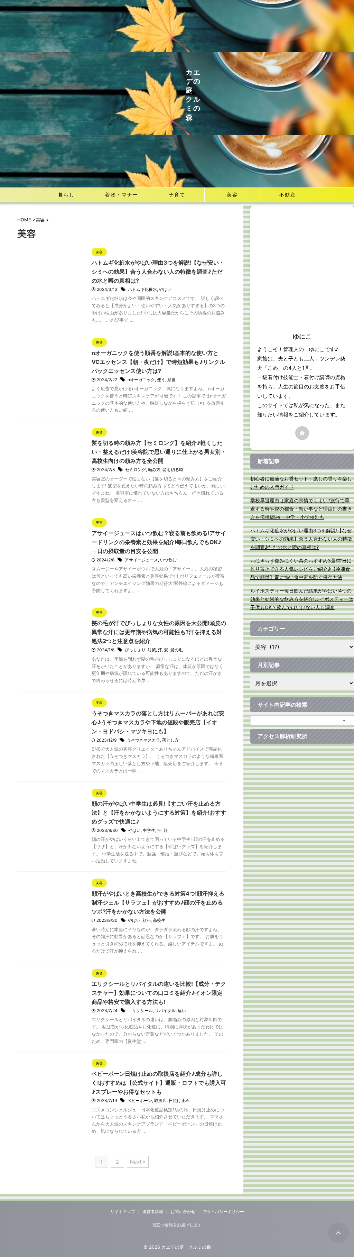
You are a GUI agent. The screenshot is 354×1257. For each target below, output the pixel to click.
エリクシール (140, 1010)
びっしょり (135, 649)
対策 (152, 649)
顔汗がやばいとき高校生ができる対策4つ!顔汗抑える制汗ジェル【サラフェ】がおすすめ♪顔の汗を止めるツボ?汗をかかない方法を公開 (158, 902)
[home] (302, 433)
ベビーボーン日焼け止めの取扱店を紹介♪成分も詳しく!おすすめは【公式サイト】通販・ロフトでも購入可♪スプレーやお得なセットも (159, 1082)
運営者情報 (152, 1211)
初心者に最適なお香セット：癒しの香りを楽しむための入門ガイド (301, 483)
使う (161, 379)
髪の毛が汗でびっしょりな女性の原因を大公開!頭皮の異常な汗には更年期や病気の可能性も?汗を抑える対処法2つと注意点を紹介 (159, 632)
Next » (138, 1161)
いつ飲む (168, 559)
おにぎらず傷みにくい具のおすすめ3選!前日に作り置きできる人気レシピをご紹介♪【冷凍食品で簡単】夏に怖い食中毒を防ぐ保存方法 (301, 569)
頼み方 (154, 469)
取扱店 (160, 1100)
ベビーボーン (139, 1100)
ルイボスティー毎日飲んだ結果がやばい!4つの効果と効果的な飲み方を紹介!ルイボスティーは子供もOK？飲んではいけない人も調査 (301, 599)
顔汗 (146, 920)
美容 (232, 195)
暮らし (66, 195)
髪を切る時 (172, 469)
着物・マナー (121, 195)
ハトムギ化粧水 (142, 289)
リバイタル (165, 1010)
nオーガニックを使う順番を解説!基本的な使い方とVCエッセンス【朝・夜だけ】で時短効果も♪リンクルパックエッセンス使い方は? (158, 361)
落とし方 (170, 740)
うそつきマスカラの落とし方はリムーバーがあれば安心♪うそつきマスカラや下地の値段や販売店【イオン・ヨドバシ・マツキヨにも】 (158, 722)
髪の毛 (176, 649)
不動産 (287, 195)
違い (182, 1010)
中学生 (149, 830)
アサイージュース (141, 559)
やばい (165, 289)
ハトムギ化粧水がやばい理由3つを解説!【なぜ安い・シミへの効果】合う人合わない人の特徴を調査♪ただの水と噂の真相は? (158, 271)
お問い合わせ (182, 1211)
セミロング (135, 469)
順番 (171, 379)
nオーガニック (141, 379)
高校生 (159, 920)
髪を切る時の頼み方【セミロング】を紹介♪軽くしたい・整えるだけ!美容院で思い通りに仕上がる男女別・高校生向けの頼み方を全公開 (159, 451)
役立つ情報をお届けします (177, 1224)
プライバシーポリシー (223, 1211)
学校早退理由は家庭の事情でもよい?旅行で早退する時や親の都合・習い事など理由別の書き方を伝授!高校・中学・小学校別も (301, 508)
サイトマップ (122, 1211)
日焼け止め (179, 1100)
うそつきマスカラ (143, 740)
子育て (177, 195)
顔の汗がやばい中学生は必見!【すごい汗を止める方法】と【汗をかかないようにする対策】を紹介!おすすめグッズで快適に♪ (159, 812)
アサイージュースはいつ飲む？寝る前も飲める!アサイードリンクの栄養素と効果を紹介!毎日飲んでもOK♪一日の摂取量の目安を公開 (159, 542)
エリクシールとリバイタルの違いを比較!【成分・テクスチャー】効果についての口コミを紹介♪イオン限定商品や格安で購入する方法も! (159, 992)
